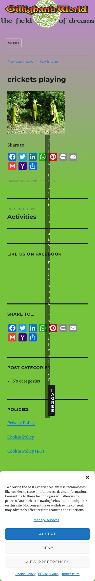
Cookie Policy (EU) (25, 451)
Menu (13, 43)
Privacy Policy (48, 574)
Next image (48, 61)
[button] (87, 477)
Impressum (71, 574)
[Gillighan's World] (47, 15)
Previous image (20, 61)
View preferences (47, 561)
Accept (47, 534)
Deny (47, 548)
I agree (52, 400)
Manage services (46, 520)
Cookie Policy (25, 574)
